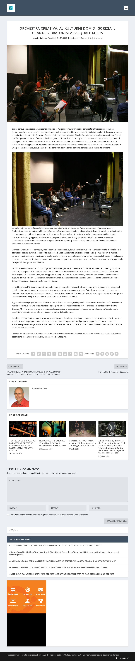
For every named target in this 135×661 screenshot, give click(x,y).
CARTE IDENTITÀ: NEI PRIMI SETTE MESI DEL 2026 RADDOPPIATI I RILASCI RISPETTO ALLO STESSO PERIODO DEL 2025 (61, 574)
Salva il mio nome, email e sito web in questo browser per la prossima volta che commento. (49, 514)
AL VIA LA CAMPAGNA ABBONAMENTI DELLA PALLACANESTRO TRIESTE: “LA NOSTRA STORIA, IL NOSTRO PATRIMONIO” (62, 561)
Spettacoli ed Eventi (77, 38)
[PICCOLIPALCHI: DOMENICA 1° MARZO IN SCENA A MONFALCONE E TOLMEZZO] (52, 429)
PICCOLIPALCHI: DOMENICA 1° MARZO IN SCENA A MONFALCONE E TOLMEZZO (52, 443)
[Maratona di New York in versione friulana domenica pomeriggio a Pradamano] (82, 429)
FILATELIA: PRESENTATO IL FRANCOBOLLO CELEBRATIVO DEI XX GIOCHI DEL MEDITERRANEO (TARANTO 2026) (58, 567)
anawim (125, 658)
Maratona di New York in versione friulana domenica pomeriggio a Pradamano (82, 443)
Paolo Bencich (48, 38)
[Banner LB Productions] (67, 629)
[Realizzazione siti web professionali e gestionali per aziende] (67, 596)
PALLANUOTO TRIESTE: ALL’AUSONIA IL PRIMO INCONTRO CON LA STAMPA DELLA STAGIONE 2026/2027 (55, 545)
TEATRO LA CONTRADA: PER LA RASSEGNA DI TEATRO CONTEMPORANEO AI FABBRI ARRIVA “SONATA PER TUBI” (22, 445)
